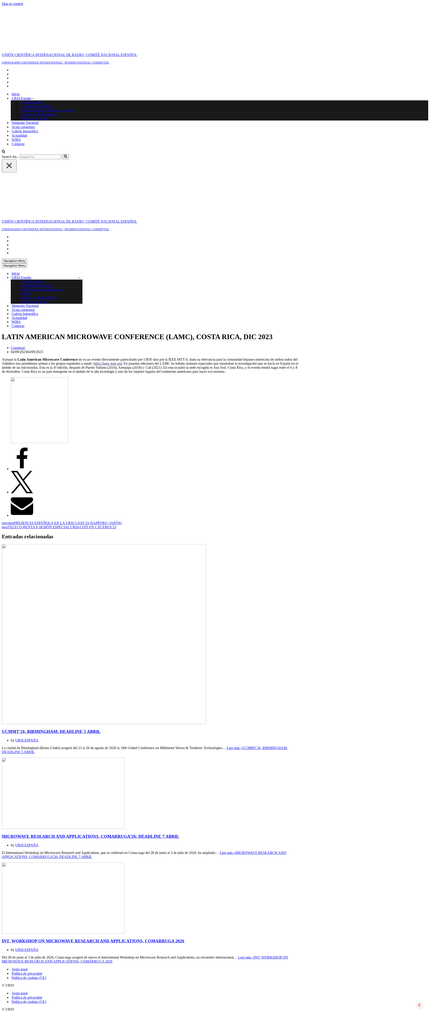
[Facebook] (22, 390)
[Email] (22, 436)
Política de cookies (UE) (29, 899)
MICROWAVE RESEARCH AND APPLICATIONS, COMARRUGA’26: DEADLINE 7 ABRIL (90, 757)
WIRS (16, 100)
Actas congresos (23, 87)
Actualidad (19, 96)
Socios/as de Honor (34, 79)
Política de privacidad (27, 894)
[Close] (9, 126)
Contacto (18, 104)
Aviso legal (20, 890)
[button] (33, 59)
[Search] (3, 112)
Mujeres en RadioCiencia (38, 75)
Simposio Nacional (25, 83)
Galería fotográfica (25, 92)
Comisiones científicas (36, 67)
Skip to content (12, 4)
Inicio (16, 54)
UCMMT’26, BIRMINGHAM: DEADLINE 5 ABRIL (51, 652)
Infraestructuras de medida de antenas (47, 71)
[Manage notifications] (419, 1005)
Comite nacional (32, 63)
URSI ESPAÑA (27, 661)
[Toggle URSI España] (79, 199)
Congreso (17, 269)
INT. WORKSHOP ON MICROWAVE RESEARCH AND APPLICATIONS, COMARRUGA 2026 (93, 862)
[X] (22, 413)
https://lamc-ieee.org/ (108, 285)
